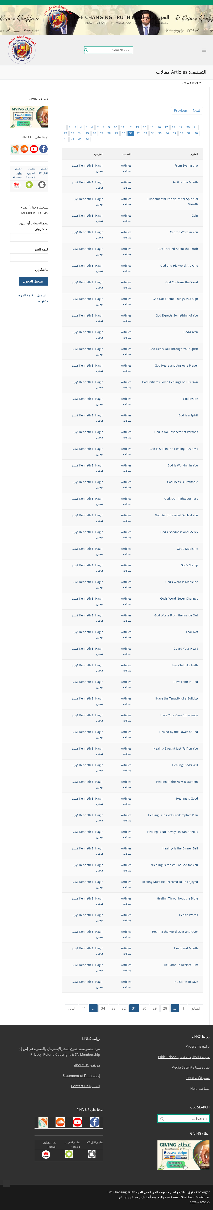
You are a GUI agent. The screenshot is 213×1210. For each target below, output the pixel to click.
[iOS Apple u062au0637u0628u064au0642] (155, 2)
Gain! (194, 215)
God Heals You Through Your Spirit (174, 349)
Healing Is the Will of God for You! (174, 865)
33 (145, 133)
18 (173, 127)
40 (196, 133)
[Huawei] (150, 2)
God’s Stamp (189, 565)
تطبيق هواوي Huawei (17, 173)
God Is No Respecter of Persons (176, 432)
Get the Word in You (184, 232)
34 (152, 133)
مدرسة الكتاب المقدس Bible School (184, 1057)
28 (109, 133)
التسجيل (42, 295)
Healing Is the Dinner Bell (180, 848)
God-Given (190, 332)
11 (122, 127)
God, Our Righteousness (181, 499)
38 (181, 133)
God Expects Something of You (177, 315)
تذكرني (40, 269)
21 (195, 127)
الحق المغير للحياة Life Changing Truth (122, 17)
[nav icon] (203, 50)
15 (152, 127)
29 (116, 133)
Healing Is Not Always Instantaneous (172, 832)
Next (196, 110)
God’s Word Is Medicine (181, 582)
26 (94, 133)
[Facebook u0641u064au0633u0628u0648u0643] (204, 2)
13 (137, 127)
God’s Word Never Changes (179, 598)
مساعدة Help (200, 1088)
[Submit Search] (86, 50)
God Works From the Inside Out (176, 615)
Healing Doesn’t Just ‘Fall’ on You (176, 748)
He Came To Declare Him (181, 965)
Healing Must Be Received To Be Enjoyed (170, 882)
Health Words (188, 915)
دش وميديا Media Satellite (190, 1067)
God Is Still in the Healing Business (174, 449)
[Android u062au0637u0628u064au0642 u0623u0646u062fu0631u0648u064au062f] (161, 2)
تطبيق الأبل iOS (95, 1142)
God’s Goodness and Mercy (179, 532)
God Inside (190, 399)
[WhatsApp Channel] (174, 2)
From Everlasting (186, 165)
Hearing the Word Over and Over (175, 932)
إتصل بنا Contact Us (85, 1086)
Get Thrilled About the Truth (178, 249)
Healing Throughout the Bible (177, 898)
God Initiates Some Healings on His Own (170, 382)
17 (166, 127)
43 (80, 139)
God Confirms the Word (181, 282)
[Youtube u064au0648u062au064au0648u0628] (198, 2)
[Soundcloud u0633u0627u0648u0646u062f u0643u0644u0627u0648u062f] (192, 2)
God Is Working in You (182, 465)
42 (72, 139)
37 (174, 133)
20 (188, 127)
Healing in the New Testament (177, 782)
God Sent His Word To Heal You (176, 515)
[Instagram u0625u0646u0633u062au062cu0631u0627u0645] (180, 2)
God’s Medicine (187, 549)
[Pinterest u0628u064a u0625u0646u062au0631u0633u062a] (167, 2)
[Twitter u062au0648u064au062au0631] (186, 2)
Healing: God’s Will (185, 765)
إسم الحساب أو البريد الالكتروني (33, 226)
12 (130, 127)
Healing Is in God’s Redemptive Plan (173, 815)
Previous (181, 110)
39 (189, 133)
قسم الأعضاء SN (198, 1078)
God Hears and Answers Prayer (176, 365)
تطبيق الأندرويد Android (30, 173)
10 (115, 127)
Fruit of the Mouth (185, 182)
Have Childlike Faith (184, 665)
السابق (195, 1008)
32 (138, 133)
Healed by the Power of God (178, 732)
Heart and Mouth (186, 948)
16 (159, 127)
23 (72, 133)
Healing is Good (187, 798)
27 (101, 133)
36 (167, 133)
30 (123, 133)
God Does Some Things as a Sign (175, 299)
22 (65, 133)
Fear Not (192, 632)
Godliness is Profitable (182, 482)
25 (87, 133)
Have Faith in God (185, 682)
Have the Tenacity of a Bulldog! (176, 698)
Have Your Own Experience (179, 715)
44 (87, 139)
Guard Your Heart (185, 648)
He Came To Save (186, 982)
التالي (72, 1008)
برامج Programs (198, 1046)
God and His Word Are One (179, 266)
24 (80, 133)
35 (160, 133)
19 (180, 127)
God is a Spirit (188, 415)
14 (144, 127)
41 (65, 139)
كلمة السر (41, 249)
